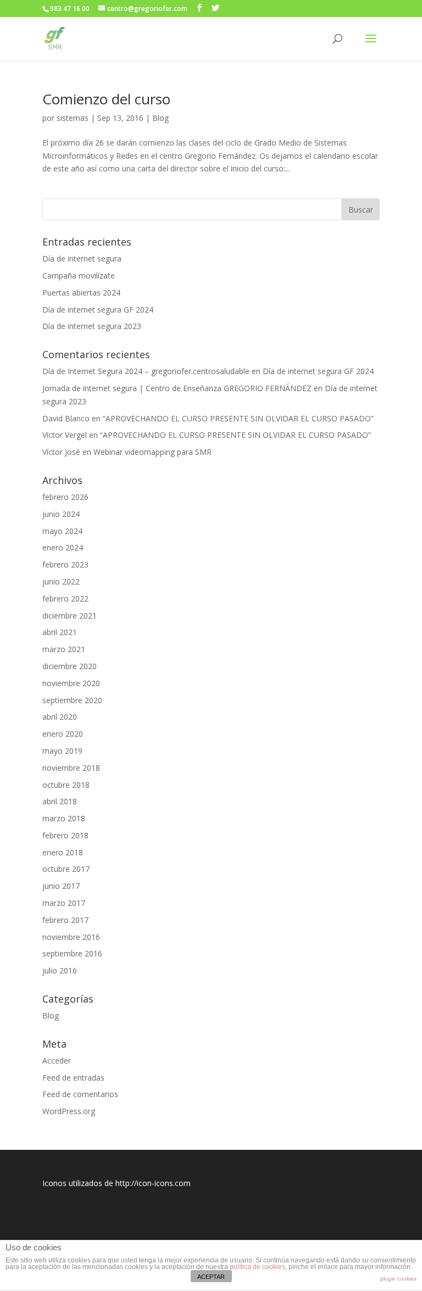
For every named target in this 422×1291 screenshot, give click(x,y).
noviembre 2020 (71, 683)
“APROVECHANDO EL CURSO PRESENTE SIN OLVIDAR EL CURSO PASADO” (238, 418)
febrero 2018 (65, 835)
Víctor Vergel (64, 435)
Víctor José (61, 452)
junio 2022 (61, 581)
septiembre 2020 (72, 700)
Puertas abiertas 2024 (81, 292)
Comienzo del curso (106, 99)
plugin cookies (398, 1279)
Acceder (56, 1060)
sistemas (72, 118)
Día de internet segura (81, 258)
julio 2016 (59, 970)
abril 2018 (59, 801)
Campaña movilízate (78, 275)
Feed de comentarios (80, 1094)
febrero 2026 (65, 497)
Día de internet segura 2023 (91, 326)
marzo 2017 (63, 903)
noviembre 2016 (71, 937)
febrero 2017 (65, 920)
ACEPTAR (211, 1276)
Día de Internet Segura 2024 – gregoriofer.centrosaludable (145, 371)
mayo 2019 (62, 750)
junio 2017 (61, 886)
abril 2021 (59, 632)
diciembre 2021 (69, 615)
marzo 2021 (63, 649)
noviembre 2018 (71, 768)
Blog (160, 118)
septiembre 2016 (72, 953)
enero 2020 (62, 733)
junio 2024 (61, 514)
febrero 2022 (65, 598)
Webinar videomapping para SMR (152, 452)
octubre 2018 (66, 785)
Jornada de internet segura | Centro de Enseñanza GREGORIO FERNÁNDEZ (177, 388)
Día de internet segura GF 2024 (97, 309)
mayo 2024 (62, 531)
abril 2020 (59, 716)
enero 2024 (62, 547)
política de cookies (257, 1267)
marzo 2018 (63, 818)
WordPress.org (68, 1111)
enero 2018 (62, 852)
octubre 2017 (66, 869)
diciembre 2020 (69, 666)
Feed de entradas (73, 1077)
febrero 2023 (65, 564)
